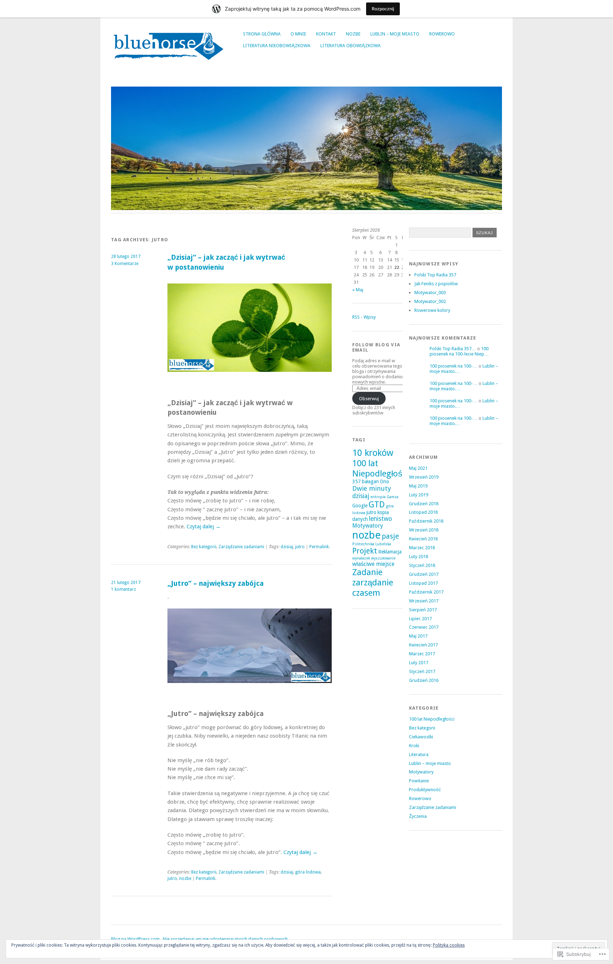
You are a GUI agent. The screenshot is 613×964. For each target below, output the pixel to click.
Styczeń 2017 (422, 671)
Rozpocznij (383, 8)
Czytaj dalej (204, 526)
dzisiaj (287, 546)
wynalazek (361, 558)
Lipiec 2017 (420, 618)
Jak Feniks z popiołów (436, 283)
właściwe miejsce (373, 564)
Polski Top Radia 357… (453, 348)
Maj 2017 (418, 636)
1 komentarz (123, 589)
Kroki (414, 745)
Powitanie (419, 780)
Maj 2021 (418, 468)
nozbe (185, 878)
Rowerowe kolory (432, 310)
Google (360, 505)
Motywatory (367, 525)
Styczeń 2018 (422, 565)
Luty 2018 (418, 556)
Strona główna (262, 34)
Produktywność (425, 789)
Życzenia (418, 816)
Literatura (419, 754)
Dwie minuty (371, 488)
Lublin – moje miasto (394, 34)
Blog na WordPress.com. (136, 939)
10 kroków (372, 453)
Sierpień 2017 (423, 609)
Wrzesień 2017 (423, 601)
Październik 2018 (426, 521)
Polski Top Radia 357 (435, 274)
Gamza (392, 497)
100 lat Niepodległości (380, 468)
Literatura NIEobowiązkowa (276, 45)
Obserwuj (369, 398)
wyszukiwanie (383, 558)
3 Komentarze (124, 263)
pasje (390, 536)
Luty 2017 (418, 662)
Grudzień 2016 (423, 680)
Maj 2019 (418, 486)
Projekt (364, 550)
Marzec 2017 (422, 653)
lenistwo (380, 518)
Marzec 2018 (422, 547)
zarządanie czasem (372, 587)
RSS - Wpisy (364, 317)
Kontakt (326, 34)
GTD (377, 504)
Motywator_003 (430, 292)
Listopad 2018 (423, 512)
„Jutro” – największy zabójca (215, 583)
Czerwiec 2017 (423, 627)
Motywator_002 (430, 301)
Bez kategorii (203, 546)
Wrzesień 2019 (423, 477)
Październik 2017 (426, 592)
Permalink (319, 546)
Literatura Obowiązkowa (350, 45)
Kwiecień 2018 (423, 538)
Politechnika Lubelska (371, 544)
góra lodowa (308, 872)
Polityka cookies (449, 945)
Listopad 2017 (423, 583)
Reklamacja (390, 552)
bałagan (370, 481)
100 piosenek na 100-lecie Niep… (459, 351)
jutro (300, 546)
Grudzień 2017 (423, 574)
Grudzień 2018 (423, 503)
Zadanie (367, 572)
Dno (384, 481)
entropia (378, 497)
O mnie (298, 34)
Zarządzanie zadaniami (241, 546)
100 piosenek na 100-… (453, 366)
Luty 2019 (418, 494)
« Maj (357, 289)
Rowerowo (420, 798)
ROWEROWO (442, 34)
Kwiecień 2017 (423, 645)
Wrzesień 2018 (423, 530)
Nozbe (353, 34)
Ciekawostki (421, 736)
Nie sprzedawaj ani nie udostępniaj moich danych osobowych (225, 939)
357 (356, 481)
